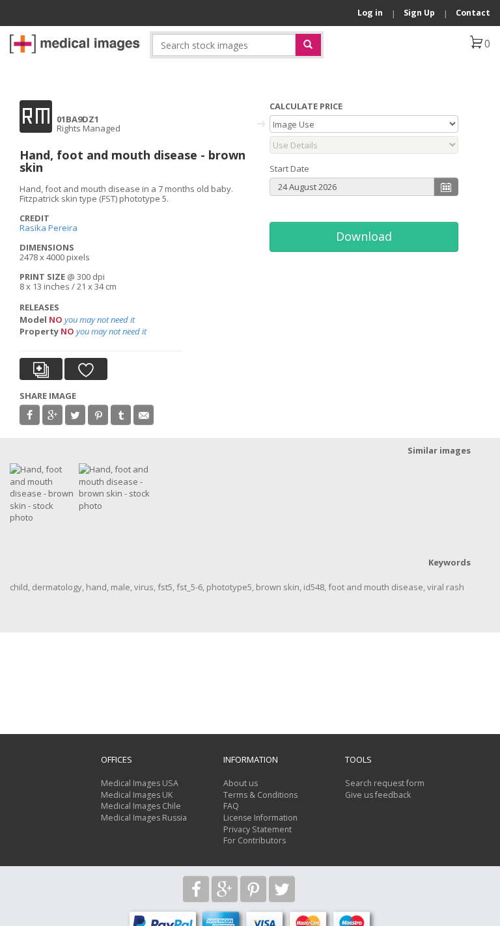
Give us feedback (378, 794)
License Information (260, 817)
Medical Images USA (139, 783)
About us (240, 783)
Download (364, 236)
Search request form (384, 783)
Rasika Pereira (48, 228)
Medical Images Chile (141, 805)
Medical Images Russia (144, 817)
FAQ (231, 805)
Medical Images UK (137, 794)
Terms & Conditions (260, 794)
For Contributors (254, 840)
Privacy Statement (257, 829)
